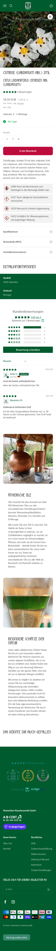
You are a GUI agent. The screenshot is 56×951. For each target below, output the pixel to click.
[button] (10, 92)
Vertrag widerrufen (16, 937)
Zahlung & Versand (40, 859)
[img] (9, 369)
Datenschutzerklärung (41, 848)
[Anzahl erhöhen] (19, 139)
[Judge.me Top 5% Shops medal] (43, 776)
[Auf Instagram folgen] (13, 902)
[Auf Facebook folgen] (5, 902)
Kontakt (7, 848)
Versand (20, 103)
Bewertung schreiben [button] (28, 349)
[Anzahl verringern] (7, 139)
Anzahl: (6, 132)
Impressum (36, 864)
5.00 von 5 (36, 317)
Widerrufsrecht (38, 854)
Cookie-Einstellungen (41, 870)
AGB (33, 843)
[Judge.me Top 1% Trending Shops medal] (28, 776)
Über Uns (7, 843)
